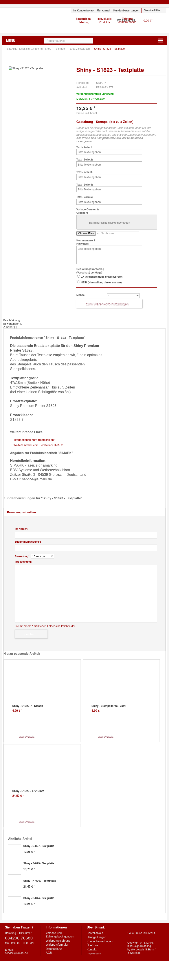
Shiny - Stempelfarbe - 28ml (109, 706)
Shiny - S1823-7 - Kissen (27, 706)
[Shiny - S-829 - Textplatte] (14, 868)
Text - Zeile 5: (84, 197)
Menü (10, 40)
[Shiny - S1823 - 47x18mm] (45, 771)
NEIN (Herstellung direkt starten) (101, 282)
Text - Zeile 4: (84, 184)
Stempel (61, 48)
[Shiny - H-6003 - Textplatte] (14, 885)
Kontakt (92, 949)
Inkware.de (134, 952)
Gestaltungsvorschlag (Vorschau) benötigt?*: (90, 270)
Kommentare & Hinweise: (86, 242)
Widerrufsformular (57, 944)
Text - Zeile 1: (84, 147)
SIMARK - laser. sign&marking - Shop (29, 20)
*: (21, 529)
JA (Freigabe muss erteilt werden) (102, 277)
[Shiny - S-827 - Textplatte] (14, 850)
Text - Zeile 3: (84, 172)
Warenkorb (160, 23)
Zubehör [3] (10, 327)
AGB (49, 952)
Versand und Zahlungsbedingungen (59, 934)
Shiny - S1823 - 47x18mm (28, 791)
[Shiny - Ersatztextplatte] (40, 68)
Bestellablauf (95, 933)
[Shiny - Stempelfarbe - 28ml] (124, 686)
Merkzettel (103, 10)
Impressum (94, 953)
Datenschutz (54, 948)
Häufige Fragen (96, 937)
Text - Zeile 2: (84, 159)
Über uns (92, 945)
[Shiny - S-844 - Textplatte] (14, 902)
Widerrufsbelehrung (58, 940)
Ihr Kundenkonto (83, 10)
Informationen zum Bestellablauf (34, 440)
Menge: (81, 295)
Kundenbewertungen (126, 10)
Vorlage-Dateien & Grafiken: (87, 211)
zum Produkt (26, 736)
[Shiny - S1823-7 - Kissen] (45, 686)
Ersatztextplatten (80, 48)
